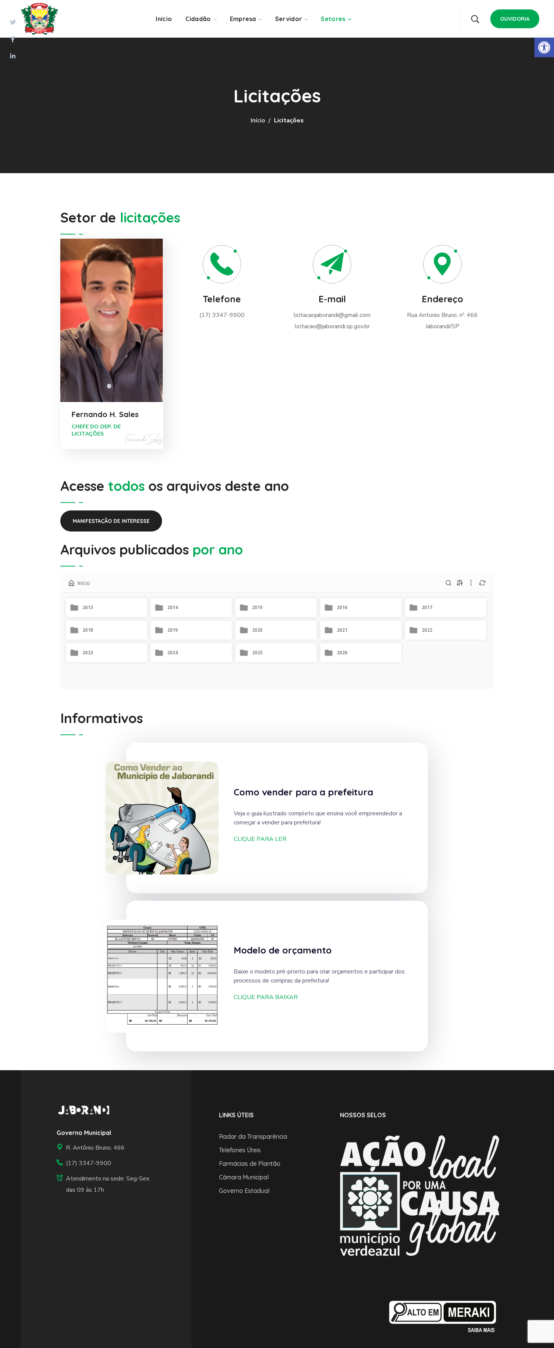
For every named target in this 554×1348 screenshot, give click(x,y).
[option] (419, 1195)
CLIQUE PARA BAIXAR (266, 997)
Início (258, 120)
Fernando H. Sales (105, 414)
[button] (475, 19)
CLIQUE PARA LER (260, 839)
